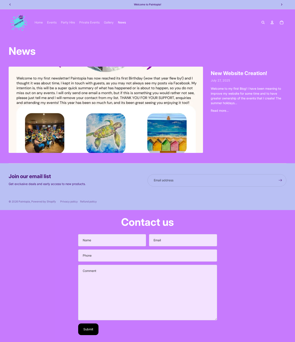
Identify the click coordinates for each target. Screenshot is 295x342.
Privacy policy (69, 201)
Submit (88, 329)
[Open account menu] (272, 22)
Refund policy (88, 201)
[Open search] (263, 22)
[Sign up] (280, 180)
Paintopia (24, 201)
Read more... (220, 110)
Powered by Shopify (43, 201)
